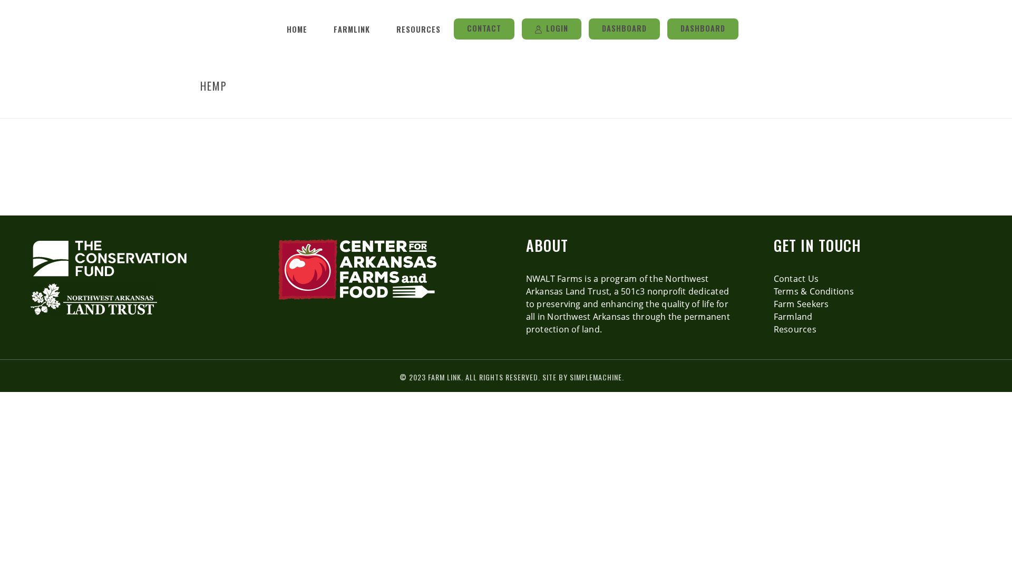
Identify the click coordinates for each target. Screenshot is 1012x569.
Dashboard (624, 28)
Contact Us (796, 278)
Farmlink (352, 29)
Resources (418, 29)
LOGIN (557, 28)
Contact (484, 28)
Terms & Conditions (814, 291)
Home (297, 29)
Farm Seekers (801, 304)
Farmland (793, 316)
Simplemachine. (597, 376)
